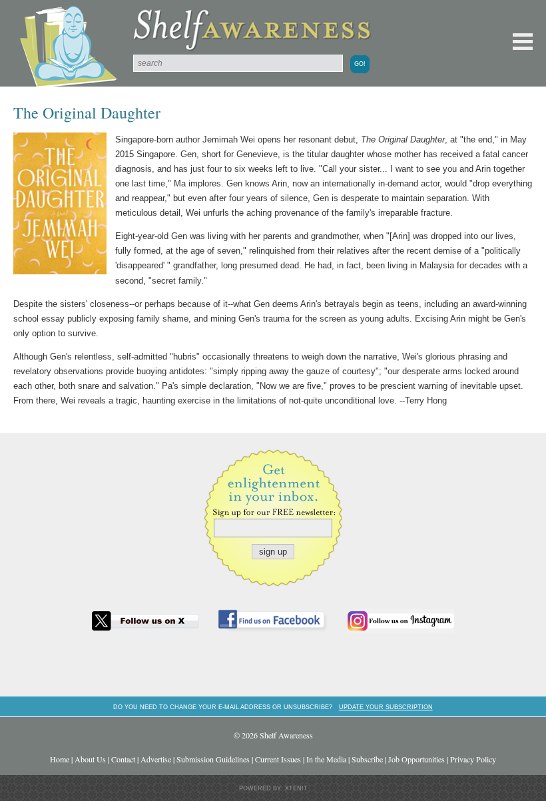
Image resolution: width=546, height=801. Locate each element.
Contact (123, 759)
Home (59, 759)
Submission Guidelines (213, 759)
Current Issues (278, 759)
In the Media (326, 759)
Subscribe (367, 759)
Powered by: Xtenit (273, 788)
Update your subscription (386, 706)
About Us (90, 759)
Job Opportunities (416, 759)
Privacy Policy (473, 759)
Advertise (155, 759)
